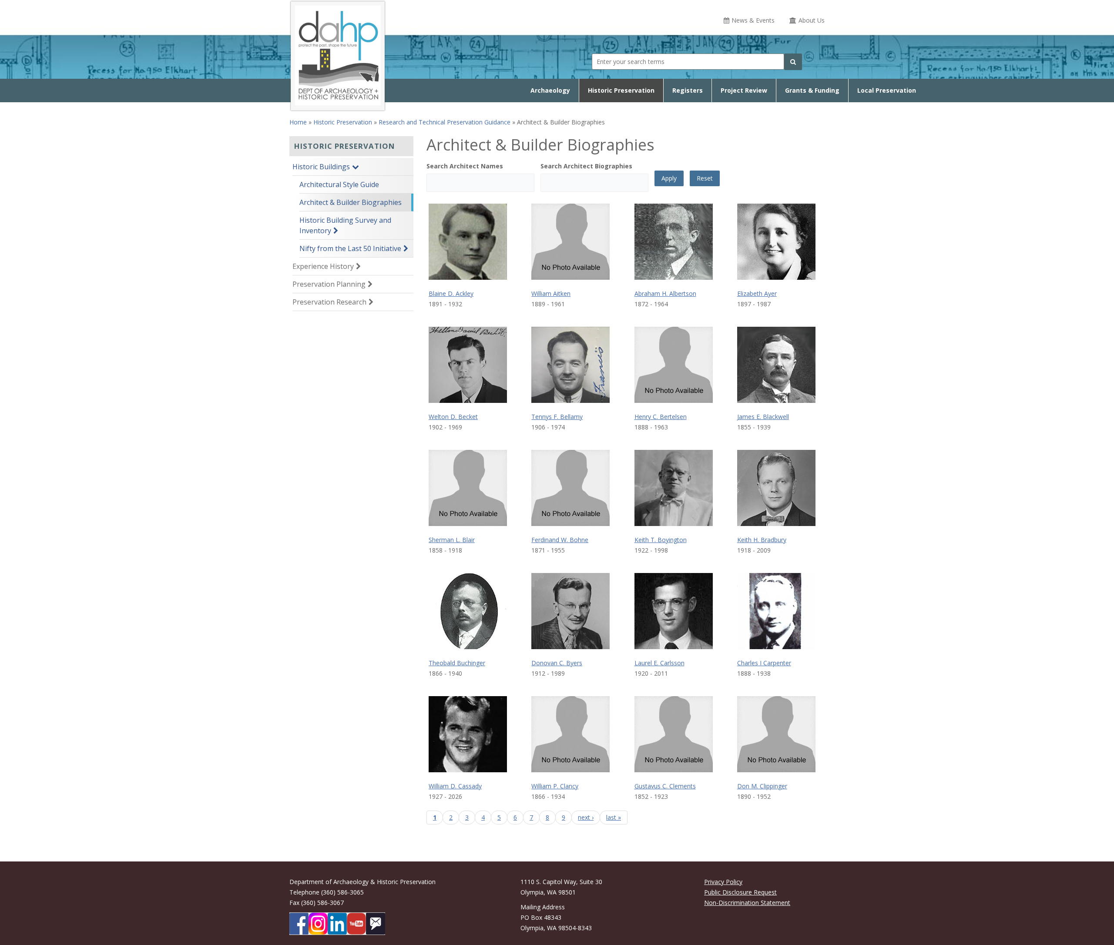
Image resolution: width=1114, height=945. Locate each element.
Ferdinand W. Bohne (559, 540)
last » (613, 817)
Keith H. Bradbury (761, 540)
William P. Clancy (554, 786)
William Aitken (550, 293)
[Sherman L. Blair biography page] (468, 488)
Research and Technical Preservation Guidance (444, 122)
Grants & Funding (812, 90)
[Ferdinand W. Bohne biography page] (570, 488)
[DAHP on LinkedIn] (337, 924)
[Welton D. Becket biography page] (468, 365)
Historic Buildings (321, 166)
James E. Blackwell (763, 416)
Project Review (744, 90)
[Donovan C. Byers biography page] (570, 611)
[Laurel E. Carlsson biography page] (673, 611)
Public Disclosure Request (740, 892)
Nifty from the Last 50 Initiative (350, 248)
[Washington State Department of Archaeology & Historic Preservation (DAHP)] (337, 54)
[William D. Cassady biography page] (468, 734)
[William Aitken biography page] (570, 242)
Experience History (323, 266)
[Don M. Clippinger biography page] (776, 734)
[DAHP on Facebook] (299, 924)
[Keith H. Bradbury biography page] (776, 488)
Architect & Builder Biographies (350, 202)
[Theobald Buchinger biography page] (468, 611)
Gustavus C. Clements (665, 786)
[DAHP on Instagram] (318, 924)
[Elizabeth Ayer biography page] (776, 242)
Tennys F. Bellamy (557, 416)
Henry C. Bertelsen (660, 416)
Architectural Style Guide (339, 184)
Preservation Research (329, 302)
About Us (812, 20)
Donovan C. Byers (556, 663)
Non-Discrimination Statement (747, 902)
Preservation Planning (329, 284)
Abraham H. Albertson (665, 293)
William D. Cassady (455, 786)
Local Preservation (886, 90)
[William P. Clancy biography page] (570, 734)
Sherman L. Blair (452, 540)
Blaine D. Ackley (451, 293)
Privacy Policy (723, 882)
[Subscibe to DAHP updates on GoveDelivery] (375, 924)
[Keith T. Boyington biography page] (673, 488)
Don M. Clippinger (762, 786)
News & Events (753, 20)
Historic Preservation (621, 90)
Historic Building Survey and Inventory (345, 225)
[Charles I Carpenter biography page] (776, 611)
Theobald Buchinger (457, 663)
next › (586, 817)
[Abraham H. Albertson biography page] (673, 242)
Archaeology (550, 90)
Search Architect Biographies (586, 166)
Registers (687, 90)
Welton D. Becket (453, 416)
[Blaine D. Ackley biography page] (468, 242)
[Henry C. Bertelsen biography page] (673, 365)
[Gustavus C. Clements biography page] (673, 734)
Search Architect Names (464, 166)
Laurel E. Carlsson (659, 663)
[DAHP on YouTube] (356, 924)
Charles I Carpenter (764, 663)
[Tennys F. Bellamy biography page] (570, 365)
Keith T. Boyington (660, 540)
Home (298, 122)
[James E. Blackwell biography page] (776, 365)
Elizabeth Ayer (757, 293)
